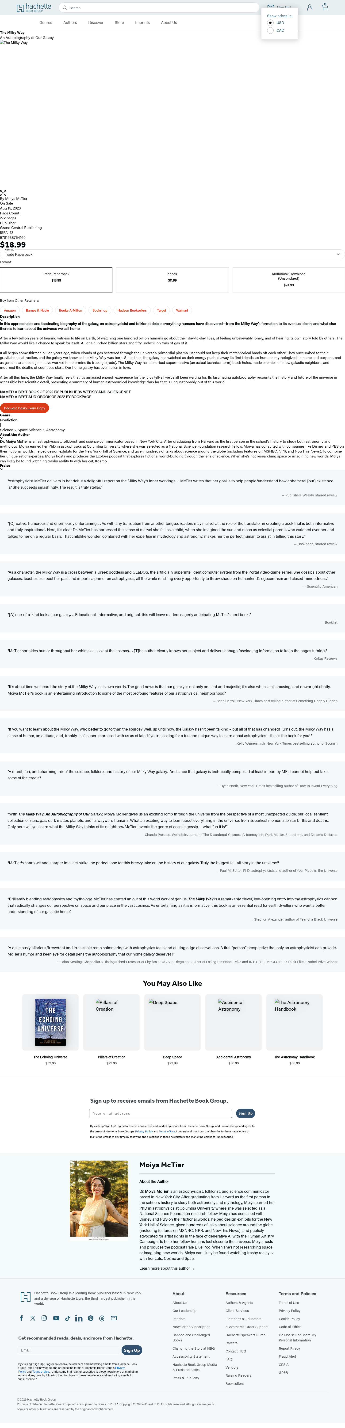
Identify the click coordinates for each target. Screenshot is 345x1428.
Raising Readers (238, 1375)
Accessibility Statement (191, 1356)
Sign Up (245, 1113)
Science (6, 429)
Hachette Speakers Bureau (246, 1334)
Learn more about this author (165, 1268)
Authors (70, 22)
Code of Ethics (290, 1326)
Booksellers (235, 1383)
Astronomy (55, 429)
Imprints (142, 22)
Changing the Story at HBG (193, 1348)
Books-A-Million (70, 310)
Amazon (10, 310)
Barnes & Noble (37, 310)
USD (280, 22)
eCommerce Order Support (247, 1326)
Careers (232, 1342)
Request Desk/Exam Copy (24, 407)
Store (119, 22)
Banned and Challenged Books (191, 1337)
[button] (172, 193)
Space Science (30, 429)
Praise (5, 465)
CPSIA (284, 1364)
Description (10, 316)
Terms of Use (289, 1302)
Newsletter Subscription (191, 1326)
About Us (169, 22)
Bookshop (99, 310)
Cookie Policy (289, 1318)
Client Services (237, 1310)
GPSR (283, 1372)
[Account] (310, 8)
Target (161, 310)
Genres (45, 22)
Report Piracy (289, 1348)
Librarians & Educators (243, 1318)
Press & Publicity (185, 1377)
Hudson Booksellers (132, 310)
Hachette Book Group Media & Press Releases (194, 1367)
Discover (96, 22)
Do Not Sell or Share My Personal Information (297, 1337)
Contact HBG (236, 1350)
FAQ (229, 1358)
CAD (280, 30)
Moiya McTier (16, 198)
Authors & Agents (239, 1302)
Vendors (232, 1367)
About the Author (15, 434)
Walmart (182, 310)
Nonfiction (8, 420)
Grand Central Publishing (21, 227)
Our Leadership (184, 1310)
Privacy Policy (289, 1310)
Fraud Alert (287, 1356)
